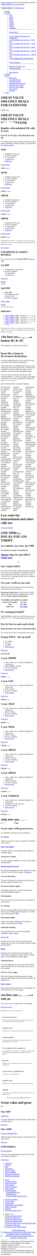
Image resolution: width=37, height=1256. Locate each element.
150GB (11, 24)
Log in (7, 1179)
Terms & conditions (11, 1199)
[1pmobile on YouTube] (13, 1221)
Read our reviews (6, 1007)
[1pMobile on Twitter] (12, 1218)
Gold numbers (13, 72)
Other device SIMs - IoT (17, 66)
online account (9, 145)
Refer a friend (6, 984)
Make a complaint (11, 1207)
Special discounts (10, 1190)
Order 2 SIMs (5, 301)
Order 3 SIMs (9, 315)
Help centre (13, 78)
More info (4, 1125)
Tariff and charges (15, 81)
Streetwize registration (12, 1174)
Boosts (3, 949)
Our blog (12, 91)
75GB (11, 21)
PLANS (7, 13)
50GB (11, 19)
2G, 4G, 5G (5, 937)
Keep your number (7, 847)
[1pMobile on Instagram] (13, 1219)
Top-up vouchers (14, 62)
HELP (7, 76)
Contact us (8, 1163)
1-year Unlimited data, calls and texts (21, 58)
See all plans (5, 248)
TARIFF (8, 74)
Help (6, 1167)
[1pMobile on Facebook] (13, 1216)
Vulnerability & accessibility (14, 1205)
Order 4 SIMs (9, 317)
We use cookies (6, 2)
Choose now (5, 1160)
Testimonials (9, 1169)
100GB (11, 22)
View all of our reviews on (13, 1097)
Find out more (5, 165)
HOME (7, 11)
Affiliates (8, 1209)
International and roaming (17, 83)
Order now (8, 161)
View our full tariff (7, 528)
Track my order (10, 1170)
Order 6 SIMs (9, 321)
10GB (11, 17)
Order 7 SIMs (9, 323)
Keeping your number (16, 85)
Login (7, 92)
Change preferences (7, 4)
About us (8, 1165)
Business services (14, 68)
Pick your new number (16, 87)
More (9, 852)
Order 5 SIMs (9, 319)
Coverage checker (15, 80)
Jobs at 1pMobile (10, 1172)
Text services (13, 89)
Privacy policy (9, 1201)
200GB (11, 26)
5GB (10, 15)
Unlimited (12, 28)
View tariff (23, 606)
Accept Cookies (19, 4)
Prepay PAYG (13, 32)
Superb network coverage (10, 866)
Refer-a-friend (9, 1189)
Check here (28, 872)
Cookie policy (9, 1203)
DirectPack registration (12, 1176)
